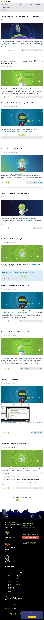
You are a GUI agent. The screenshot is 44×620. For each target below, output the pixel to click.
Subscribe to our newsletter (28, 527)
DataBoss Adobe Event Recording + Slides (15, 193)
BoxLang (9, 582)
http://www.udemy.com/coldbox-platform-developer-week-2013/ (17, 131)
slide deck (32, 220)
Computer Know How (32, 312)
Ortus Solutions (20, 312)
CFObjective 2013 (5, 312)
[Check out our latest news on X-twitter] (15, 613)
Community (31, 50)
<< (8, 500)
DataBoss (26, 218)
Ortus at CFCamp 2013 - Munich (11, 149)
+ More (6, 539)
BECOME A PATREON (31, 537)
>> (35, 500)
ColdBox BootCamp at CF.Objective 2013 (14, 443)
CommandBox (11, 587)
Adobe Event (27, 264)
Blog (17, 581)
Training (40, 50)
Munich (32, 177)
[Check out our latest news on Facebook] (11, 613)
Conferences (34, 320)
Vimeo (4, 424)
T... (8, 46)
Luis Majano (39, 422)
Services (17, 570)
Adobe (7, 218)
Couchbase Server (27, 90)
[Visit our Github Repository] (20, 613)
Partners (9, 573)
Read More (11, 50)
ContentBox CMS (21, 136)
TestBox (14, 137)
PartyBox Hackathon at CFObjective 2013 (15, 285)
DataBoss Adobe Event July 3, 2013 (12, 239)
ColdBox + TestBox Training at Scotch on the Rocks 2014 (20, 16)
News (38, 50)
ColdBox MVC (26, 50)
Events (35, 50)
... (30, 500)
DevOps (18, 576)
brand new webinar (23, 88)
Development (19, 572)
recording (25, 220)
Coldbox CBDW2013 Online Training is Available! (17, 103)
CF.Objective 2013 (35, 470)
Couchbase (26, 96)
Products (9, 581)
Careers (9, 575)
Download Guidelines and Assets (29, 543)
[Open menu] (42, 1)
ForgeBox (34, 136)
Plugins (5, 137)
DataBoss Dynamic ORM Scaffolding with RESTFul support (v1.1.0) (17, 422)
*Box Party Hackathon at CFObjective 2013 (15, 332)
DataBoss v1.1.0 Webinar (9, 379)
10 (32, 500)
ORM (3, 137)
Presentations (36, 96)
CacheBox (5, 136)
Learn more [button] (37, 613)
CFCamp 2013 (18, 174)
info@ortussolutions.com (10, 608)
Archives (37, 4)
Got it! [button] (32, 616)
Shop (9, 576)
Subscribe (36, 530)
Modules (38, 136)
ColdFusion (30, 182)
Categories (30, 4)
